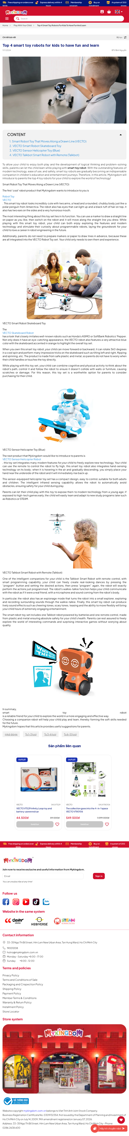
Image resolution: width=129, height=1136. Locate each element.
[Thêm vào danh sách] (57, 824)
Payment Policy (12, 993)
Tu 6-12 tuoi (70, 734)
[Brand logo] (14, 927)
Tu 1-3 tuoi (30, 734)
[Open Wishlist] (121, 1120)
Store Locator (11, 1011)
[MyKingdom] (64, 1059)
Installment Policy (13, 1007)
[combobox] (69, 18)
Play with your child (23, 25)
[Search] (17, 18)
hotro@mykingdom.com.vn (22, 952)
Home (5, 25)
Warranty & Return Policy (17, 1002)
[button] (9, 18)
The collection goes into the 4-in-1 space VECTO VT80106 (87, 810)
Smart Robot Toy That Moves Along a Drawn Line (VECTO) (49, 141)
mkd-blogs (11, 734)
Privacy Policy (11, 975)
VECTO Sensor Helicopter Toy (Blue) (36, 150)
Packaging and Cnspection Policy (23, 984)
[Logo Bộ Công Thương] (16, 1105)
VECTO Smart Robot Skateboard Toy (37, 146)
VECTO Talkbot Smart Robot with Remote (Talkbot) (46, 155)
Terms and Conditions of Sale (20, 979)
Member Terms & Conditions (19, 998)
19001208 (12, 947)
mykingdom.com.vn (34, 1110)
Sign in (98, 876)
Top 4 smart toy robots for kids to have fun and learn (61, 25)
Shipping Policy (12, 988)
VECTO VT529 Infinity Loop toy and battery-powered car (34, 810)
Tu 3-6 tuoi (50, 734)
